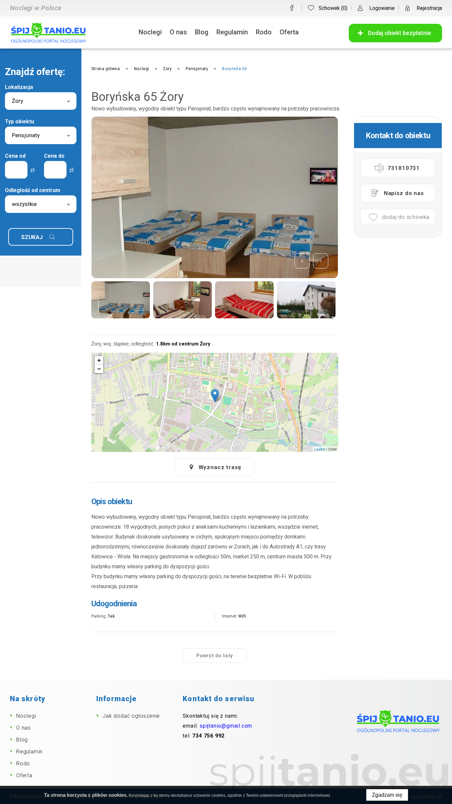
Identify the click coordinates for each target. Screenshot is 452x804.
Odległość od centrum (32, 190)
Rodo (264, 32)
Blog (201, 32)
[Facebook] (291, 8)
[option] (214, 197)
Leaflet (319, 449)
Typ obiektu (19, 121)
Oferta (289, 32)
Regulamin (232, 32)
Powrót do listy (215, 656)
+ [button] (99, 360)
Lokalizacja (19, 87)
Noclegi (150, 32)
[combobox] (40, 101)
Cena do (54, 156)
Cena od (15, 156)
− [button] (99, 368)
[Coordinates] (215, 395)
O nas (178, 32)
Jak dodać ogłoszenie (131, 716)
